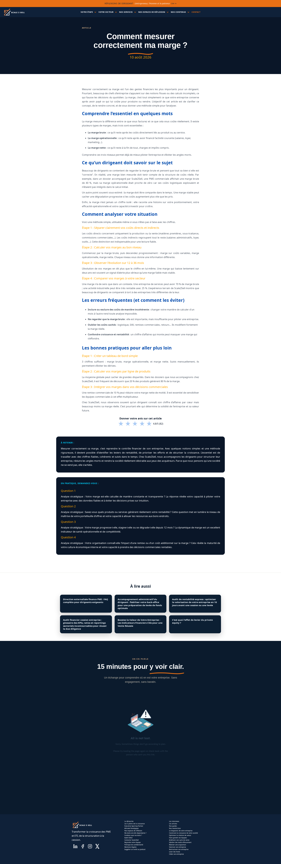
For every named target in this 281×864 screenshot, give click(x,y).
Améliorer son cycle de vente (179, 840)
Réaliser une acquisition (177, 845)
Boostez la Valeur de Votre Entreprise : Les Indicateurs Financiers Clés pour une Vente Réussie (140, 622)
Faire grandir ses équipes (178, 838)
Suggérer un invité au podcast (134, 849)
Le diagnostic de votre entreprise (180, 831)
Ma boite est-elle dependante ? (135, 833)
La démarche (128, 821)
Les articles (173, 824)
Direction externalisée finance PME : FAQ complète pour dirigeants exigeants (85, 601)
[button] (88, 12)
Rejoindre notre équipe (132, 842)
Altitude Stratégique (131, 828)
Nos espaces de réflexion (133, 831)
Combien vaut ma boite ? (133, 835)
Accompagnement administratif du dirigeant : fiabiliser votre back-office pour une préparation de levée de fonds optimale (140, 604)
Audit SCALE (128, 838)
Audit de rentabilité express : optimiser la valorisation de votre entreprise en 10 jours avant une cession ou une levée (194, 602)
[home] (14, 12)
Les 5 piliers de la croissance (134, 824)
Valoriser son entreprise (177, 847)
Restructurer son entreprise (179, 849)
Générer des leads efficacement (180, 842)
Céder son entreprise (176, 854)
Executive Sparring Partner (133, 826)
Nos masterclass (175, 828)
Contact (196, 12)
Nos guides (173, 826)
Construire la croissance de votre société (183, 833)
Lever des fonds (174, 852)
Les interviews (174, 821)
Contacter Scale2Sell (131, 840)
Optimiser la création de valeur (180, 835)
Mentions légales (130, 847)
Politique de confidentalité (133, 845)
